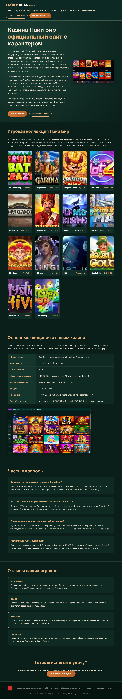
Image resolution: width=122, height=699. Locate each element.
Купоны (52, 10)
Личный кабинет (17, 16)
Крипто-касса (39, 10)
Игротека (74, 10)
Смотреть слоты (40, 113)
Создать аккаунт (61, 673)
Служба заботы (22, 10)
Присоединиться (40, 16)
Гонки (8, 10)
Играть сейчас (17, 113)
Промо (63, 10)
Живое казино (89, 10)
